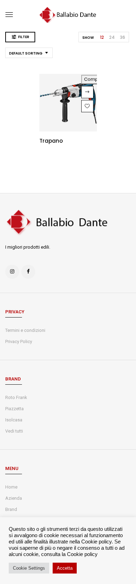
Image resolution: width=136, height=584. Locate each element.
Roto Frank (16, 397)
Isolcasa (13, 419)
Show (88, 37)
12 (102, 37)
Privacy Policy (18, 341)
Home (11, 487)
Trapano (51, 140)
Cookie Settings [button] (29, 568)
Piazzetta (14, 408)
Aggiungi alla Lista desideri (87, 106)
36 (122, 37)
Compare (95, 79)
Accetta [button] (65, 568)
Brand (11, 509)
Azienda (13, 498)
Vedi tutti (14, 431)
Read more (87, 92)
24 (112, 37)
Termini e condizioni (25, 330)
